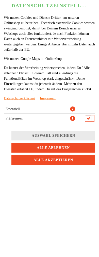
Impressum (48, 98)
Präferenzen (14, 118)
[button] (72, 108)
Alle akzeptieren (53, 160)
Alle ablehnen (53, 147)
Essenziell (13, 109)
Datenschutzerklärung (19, 98)
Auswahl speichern (53, 135)
